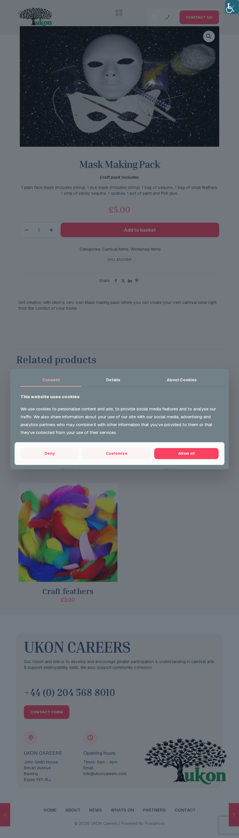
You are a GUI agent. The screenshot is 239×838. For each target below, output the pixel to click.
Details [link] (113, 379)
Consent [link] (51, 379)
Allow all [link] (186, 453)
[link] (232, 7)
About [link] (182, 379)
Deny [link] (50, 453)
